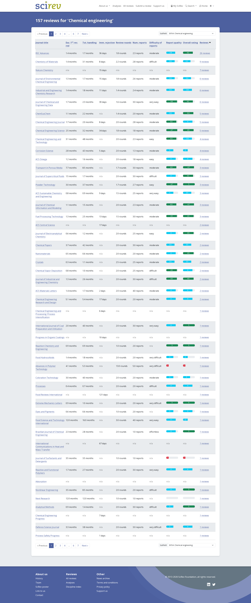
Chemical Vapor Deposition (49, 270)
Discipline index (73, 586)
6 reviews (204, 78)
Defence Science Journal (47, 527)
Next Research (43, 498)
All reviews (128, 5)
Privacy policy (103, 586)
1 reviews (204, 311)
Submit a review (143, 5)
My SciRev (178, 5)
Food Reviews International (49, 394)
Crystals (39, 262)
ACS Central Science (45, 225)
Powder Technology (45, 184)
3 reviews (204, 167)
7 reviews (204, 70)
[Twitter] (213, 584)
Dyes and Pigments (45, 411)
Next (85, 33)
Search (190, 5)
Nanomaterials (43, 253)
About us (103, 5)
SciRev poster (42, 586)
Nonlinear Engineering (47, 490)
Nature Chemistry (44, 70)
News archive (103, 578)
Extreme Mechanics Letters (49, 403)
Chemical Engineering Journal (50, 122)
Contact (39, 595)
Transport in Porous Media (49, 167)
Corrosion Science (44, 150)
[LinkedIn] (208, 584)
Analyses (117, 5)
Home (204, 5)
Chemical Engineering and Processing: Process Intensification (48, 314)
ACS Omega (41, 159)
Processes (40, 386)
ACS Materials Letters (46, 290)
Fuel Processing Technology (49, 216)
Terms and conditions (107, 582)
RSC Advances (42, 53)
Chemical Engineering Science (50, 130)
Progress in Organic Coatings (50, 337)
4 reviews (204, 139)
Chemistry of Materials (47, 61)
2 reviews (204, 225)
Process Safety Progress (47, 535)
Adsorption (41, 481)
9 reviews (204, 61)
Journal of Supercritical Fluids (50, 176)
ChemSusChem (43, 113)
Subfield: (163, 33)
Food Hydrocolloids (45, 357)
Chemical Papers (44, 245)
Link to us (40, 591)
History (39, 578)
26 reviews (205, 53)
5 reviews (204, 113)
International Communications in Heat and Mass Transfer (50, 446)
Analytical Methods (45, 507)
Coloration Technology (47, 377)
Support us (158, 5)
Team (38, 582)
